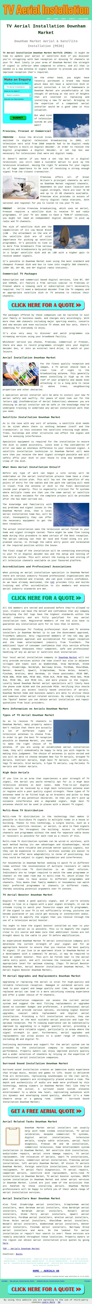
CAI (15, 401)
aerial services (79, 1179)
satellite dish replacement (48, 1173)
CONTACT (72, 19)
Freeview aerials (13, 1160)
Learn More (48, 1302)
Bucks (19, 1254)
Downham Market (68, 657)
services (53, 696)
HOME (48, 19)
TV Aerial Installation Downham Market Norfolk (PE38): (38, 53)
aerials (83, 690)
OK (59, 1302)
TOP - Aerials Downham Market (21, 1249)
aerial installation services (21, 1192)
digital (7, 150)
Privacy (87, 1281)
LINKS (55, 19)
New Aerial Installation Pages (22, 1281)
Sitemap (4, 1281)
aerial (36, 56)
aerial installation (46, 1240)
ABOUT (63, 19)
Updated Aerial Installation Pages (50, 1281)
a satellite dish (39, 212)
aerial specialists (54, 683)
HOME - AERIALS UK (46, 1270)
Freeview (45, 177)
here (5, 1243)
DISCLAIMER (83, 19)
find (13, 1204)
